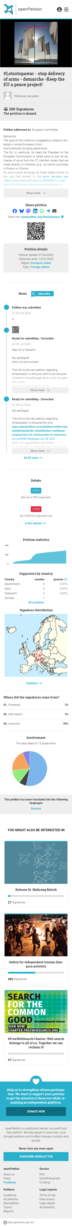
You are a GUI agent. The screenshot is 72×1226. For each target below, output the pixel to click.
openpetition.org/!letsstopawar (40, 217)
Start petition (11, 1203)
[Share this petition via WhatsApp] (42, 210)
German (36, 808)
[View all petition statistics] (36, 675)
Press (6, 1178)
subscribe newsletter (36, 1156)
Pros (36, 490)
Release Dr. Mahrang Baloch (36, 889)
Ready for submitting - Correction (33, 338)
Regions (8, 1211)
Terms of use (47, 1195)
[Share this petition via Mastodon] (28, 210)
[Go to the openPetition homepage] (22, 9)
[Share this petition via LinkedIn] (35, 210)
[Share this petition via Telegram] (48, 210)
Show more (33, 193)
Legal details (47, 1203)
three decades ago (55, 176)
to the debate (33, 523)
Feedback (9, 1182)
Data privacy (47, 1199)
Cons (36, 509)
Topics (7, 1207)
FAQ (42, 1174)
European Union (41, 263)
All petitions (10, 1199)
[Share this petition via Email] (54, 210)
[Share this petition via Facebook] (15, 210)
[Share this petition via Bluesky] (21, 210)
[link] (66, 9)
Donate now (36, 1111)
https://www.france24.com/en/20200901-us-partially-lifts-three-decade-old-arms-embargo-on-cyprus (34, 184)
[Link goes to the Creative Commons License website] (5, 1222)
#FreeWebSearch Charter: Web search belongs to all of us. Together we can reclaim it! (36, 1043)
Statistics (32, 683)
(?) (65, 579)
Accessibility (47, 1207)
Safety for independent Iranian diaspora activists (36, 964)
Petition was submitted (26, 307)
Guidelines (9, 1195)
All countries (36, 602)
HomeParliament (49, 1178)
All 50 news (31, 457)
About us (9, 1174)
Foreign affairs (40, 267)
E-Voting (44, 1182)
